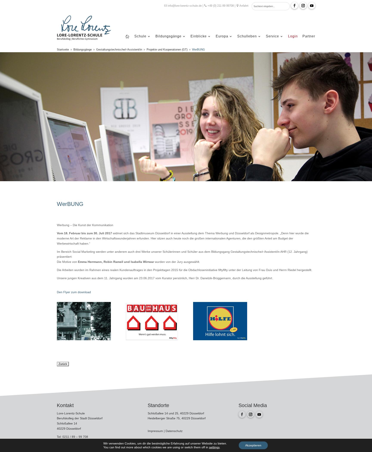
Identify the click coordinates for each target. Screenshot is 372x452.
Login (293, 36)
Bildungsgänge (168, 36)
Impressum (156, 431)
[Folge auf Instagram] (303, 5)
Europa (222, 36)
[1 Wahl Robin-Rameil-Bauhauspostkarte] (152, 339)
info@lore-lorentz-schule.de (185, 5)
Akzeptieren (253, 445)
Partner (308, 36)
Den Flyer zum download (74, 292)
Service (272, 36)
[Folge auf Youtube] (311, 5)
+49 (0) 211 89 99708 (221, 5)
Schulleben (247, 36)
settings (214, 447)
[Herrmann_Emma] (84, 339)
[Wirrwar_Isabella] (220, 339)
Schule (140, 36)
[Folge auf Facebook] (294, 5)
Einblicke (199, 36)
